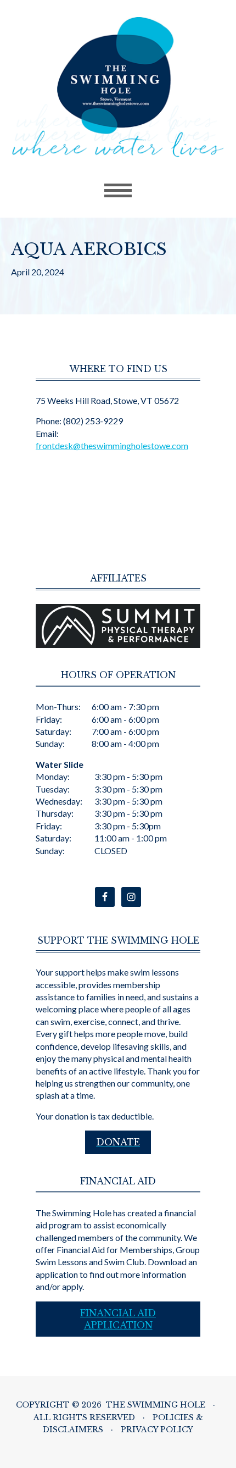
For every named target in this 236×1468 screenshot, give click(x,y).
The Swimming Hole (118, 89)
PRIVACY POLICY (157, 1429)
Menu (118, 191)
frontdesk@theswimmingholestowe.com (112, 445)
